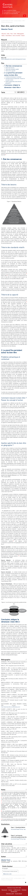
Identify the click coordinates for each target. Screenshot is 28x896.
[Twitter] (20, 92)
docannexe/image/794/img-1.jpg (18, 829)
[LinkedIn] (22, 92)
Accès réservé (18, 893)
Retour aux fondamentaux (7, 22)
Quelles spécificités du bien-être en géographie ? (13, 444)
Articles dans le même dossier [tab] (10, 871)
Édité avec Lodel (10, 893)
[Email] (23, 92)
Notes (3, 35)
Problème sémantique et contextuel (13, 77)
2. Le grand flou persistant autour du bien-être (11, 351)
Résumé (4, 33)
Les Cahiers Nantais (5, 20)
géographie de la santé (10, 59)
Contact (10, 889)
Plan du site (4, 889)
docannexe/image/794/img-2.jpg (18, 839)
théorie (2, 59)
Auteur (23, 35)
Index (8, 33)
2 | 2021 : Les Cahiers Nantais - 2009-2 (17, 20)
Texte (15, 33)
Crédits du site (17, 889)
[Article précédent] (25, 882)
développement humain (20, 59)
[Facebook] (18, 92)
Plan (11, 33)
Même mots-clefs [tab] (7, 874)
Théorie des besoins (9, 67)
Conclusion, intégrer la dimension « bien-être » (10, 620)
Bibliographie (20, 33)
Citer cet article (16, 35)
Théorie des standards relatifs (12, 69)
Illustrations (9, 35)
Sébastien (7, 29)
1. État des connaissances (13, 66)
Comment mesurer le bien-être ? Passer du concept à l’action (14, 399)
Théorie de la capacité (10, 70)
